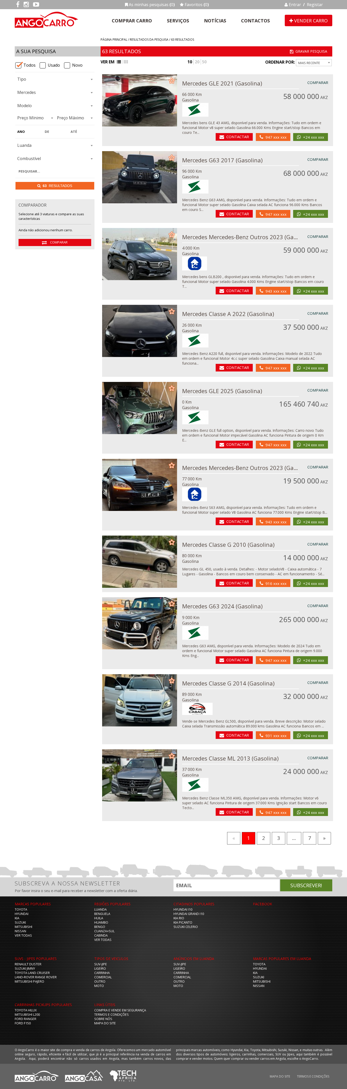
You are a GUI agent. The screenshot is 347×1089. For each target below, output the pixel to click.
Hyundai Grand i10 (189, 914)
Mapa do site (105, 1023)
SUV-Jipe (100, 964)
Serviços (178, 21)
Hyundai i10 (183, 909)
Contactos (255, 21)
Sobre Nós (103, 1019)
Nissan (20, 931)
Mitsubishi (23, 927)
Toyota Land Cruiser (32, 973)
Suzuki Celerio (186, 927)
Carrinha (102, 973)
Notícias (215, 21)
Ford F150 (23, 1023)
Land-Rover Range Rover (36, 977)
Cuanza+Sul (104, 931)
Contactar (237, 136)
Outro (99, 981)
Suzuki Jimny (25, 968)
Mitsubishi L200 (27, 1014)
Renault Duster (28, 964)
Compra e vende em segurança (120, 1010)
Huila (98, 918)
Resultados (57, 186)
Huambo (101, 922)
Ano (21, 131)
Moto (99, 986)
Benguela (102, 914)
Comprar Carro (132, 21)
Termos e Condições (111, 1014)
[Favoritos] (172, 80)
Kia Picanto (183, 922)
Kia (17, 918)
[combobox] (54, 79)
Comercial (103, 977)
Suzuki (20, 922)
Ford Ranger (25, 1019)
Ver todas (23, 935)
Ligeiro (100, 968)
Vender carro (310, 21)
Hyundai (21, 914)
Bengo (99, 927)
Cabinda (101, 935)
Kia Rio (179, 918)
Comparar (58, 242)
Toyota (21, 909)
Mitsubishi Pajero (29, 981)
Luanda (100, 909)
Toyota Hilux (26, 1010)
